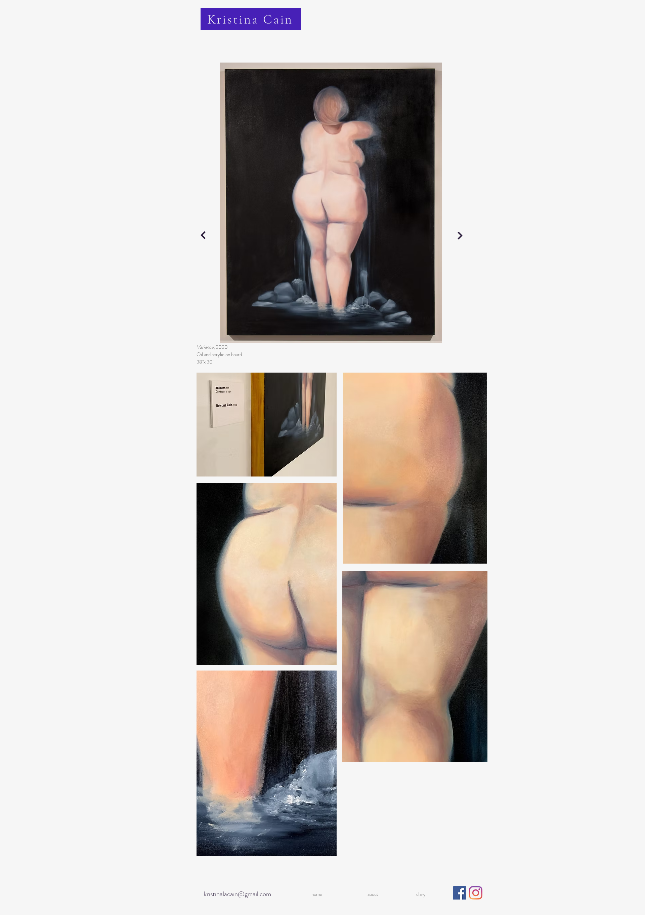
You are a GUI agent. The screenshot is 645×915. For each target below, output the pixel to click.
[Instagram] (475, 893)
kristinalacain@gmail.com (237, 894)
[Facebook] (459, 893)
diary (421, 894)
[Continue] (203, 235)
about (373, 894)
